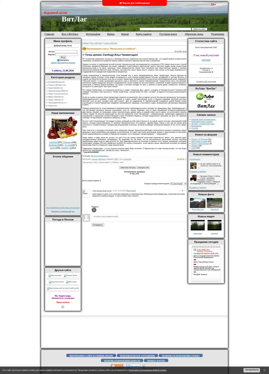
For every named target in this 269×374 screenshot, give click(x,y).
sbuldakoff (54, 145)
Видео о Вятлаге (54, 97)
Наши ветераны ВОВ (56, 91)
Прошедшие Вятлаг (56, 103)
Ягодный (214, 233)
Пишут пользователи (56, 94)
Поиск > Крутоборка (200, 144)
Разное (51, 106)
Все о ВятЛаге (70, 34)
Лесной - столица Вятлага (202, 124)
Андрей (68, 145)
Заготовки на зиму (199, 141)
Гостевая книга (168, 34)
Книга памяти (143, 34)
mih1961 (53, 142)
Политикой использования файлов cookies (147, 370)
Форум (125, 34)
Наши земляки (54, 88)
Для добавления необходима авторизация (63, 208)
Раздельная (194, 159)
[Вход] (94, 210)
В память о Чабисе (197, 172)
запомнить (64, 60)
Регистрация (69, 63)
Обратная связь (194, 34)
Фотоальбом (93, 34)
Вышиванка (196, 126)
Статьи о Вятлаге (55, 85)
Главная (49, 34)
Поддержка (217, 34)
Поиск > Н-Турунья (199, 139)
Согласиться (251, 370)
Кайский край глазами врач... (204, 119)
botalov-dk (66, 148)
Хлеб (193, 148)
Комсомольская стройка (201, 122)
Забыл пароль (57, 63)
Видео (111, 34)
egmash (206, 60)
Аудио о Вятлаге (54, 100)
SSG (116, 159)
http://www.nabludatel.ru (100, 156)
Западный (215, 209)
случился (127, 159)
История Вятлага (55, 82)
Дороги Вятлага (198, 209)
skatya (53, 148)
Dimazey (67, 142)
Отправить (98, 225)
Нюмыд (194, 146)
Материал (131, 191)
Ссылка (194, 128)
